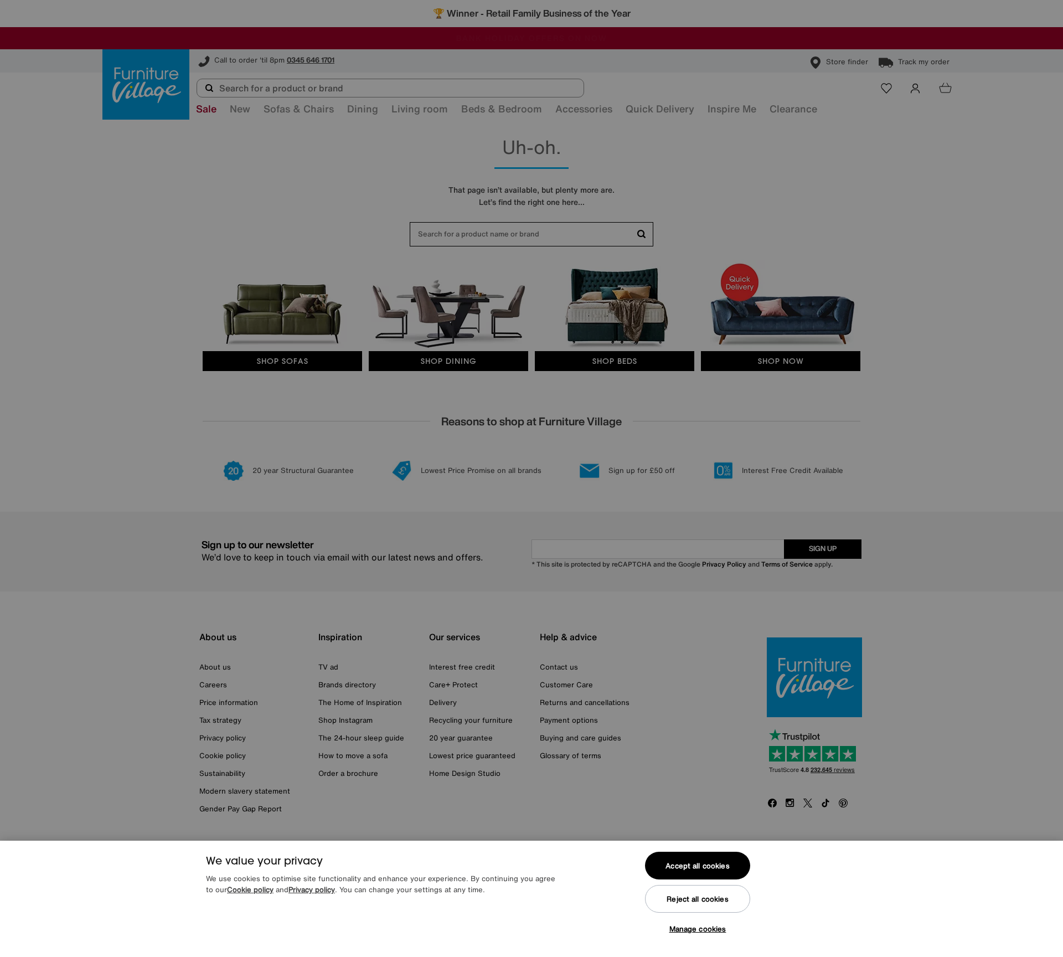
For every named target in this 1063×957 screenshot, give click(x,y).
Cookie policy (250, 889)
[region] (531, 899)
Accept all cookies (697, 866)
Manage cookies (697, 929)
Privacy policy (311, 889)
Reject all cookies (697, 899)
